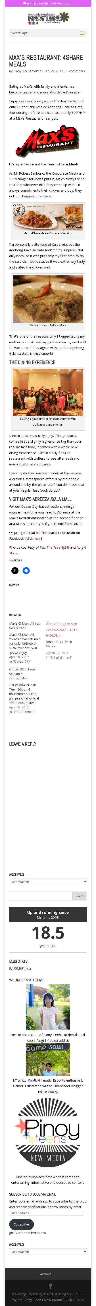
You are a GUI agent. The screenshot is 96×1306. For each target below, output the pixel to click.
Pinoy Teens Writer (27, 71)
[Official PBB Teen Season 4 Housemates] (27, 690)
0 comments (76, 71)
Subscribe (21, 1224)
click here (34, 538)
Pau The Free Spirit (54, 547)
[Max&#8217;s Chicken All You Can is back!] (27, 642)
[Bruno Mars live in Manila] (62, 630)
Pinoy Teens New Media (42, 1300)
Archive (45, 1274)
